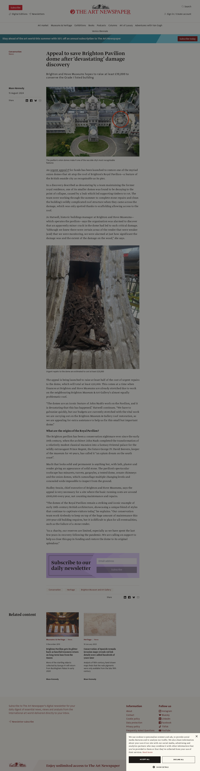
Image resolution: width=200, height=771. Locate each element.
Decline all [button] (178, 759)
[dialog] (163, 752)
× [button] (196, 736)
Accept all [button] (145, 759)
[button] (162, 767)
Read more (147, 752)
